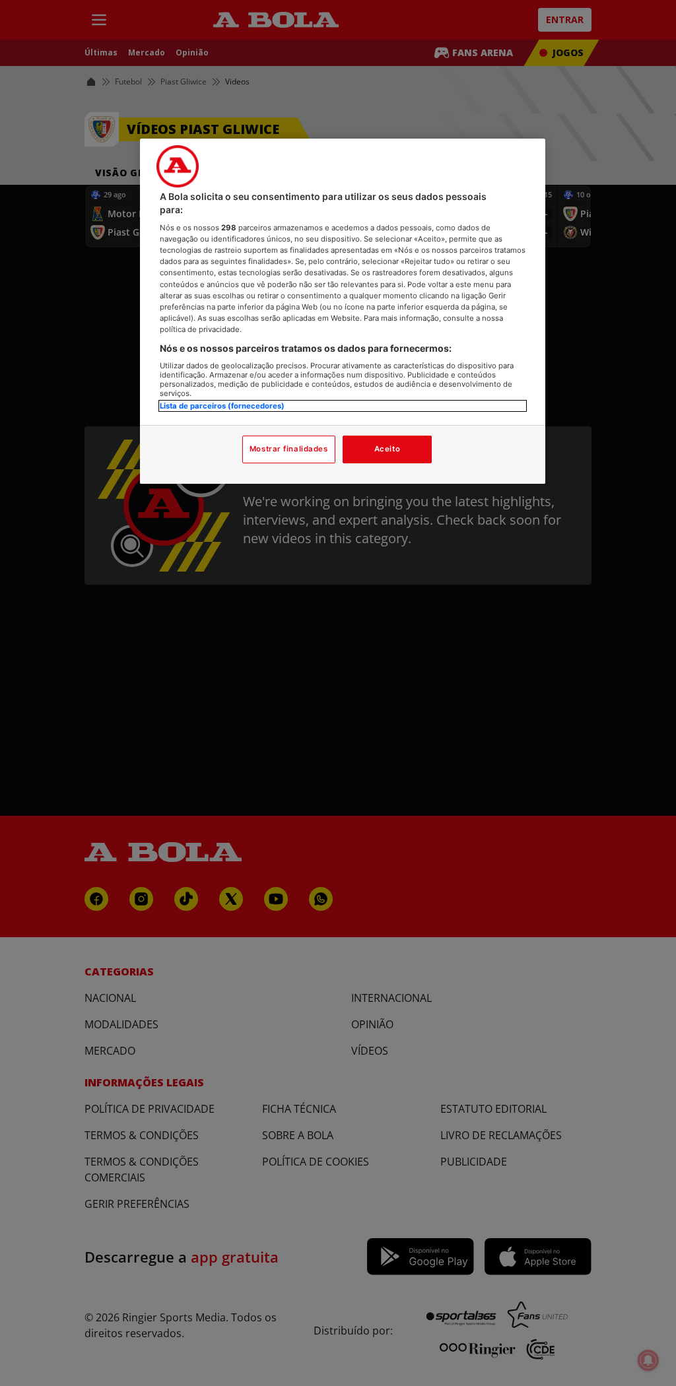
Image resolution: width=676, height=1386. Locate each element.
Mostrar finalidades (289, 448)
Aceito (387, 448)
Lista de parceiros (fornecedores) (222, 406)
